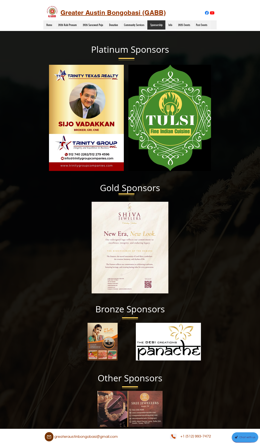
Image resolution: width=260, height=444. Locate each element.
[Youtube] (212, 12)
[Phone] (173, 436)
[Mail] (49, 436)
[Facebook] (206, 12)
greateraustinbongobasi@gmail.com (86, 437)
